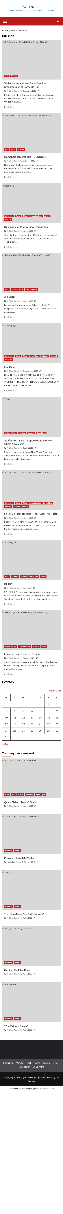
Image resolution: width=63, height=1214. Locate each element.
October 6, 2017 (29, 161)
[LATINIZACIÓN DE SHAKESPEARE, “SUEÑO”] (31, 490)
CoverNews (45, 1077)
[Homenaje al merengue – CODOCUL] (31, 133)
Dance (20, 795)
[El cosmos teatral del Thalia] (31, 834)
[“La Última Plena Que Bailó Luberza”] (31, 890)
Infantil (17, 506)
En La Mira (33, 356)
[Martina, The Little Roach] (31, 946)
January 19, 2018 (29, 91)
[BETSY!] (31, 560)
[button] (5, 21)
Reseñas (8, 850)
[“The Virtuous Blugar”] (31, 1002)
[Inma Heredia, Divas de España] (31, 630)
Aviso (18, 216)
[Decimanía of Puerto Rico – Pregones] (31, 203)
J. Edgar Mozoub (13, 91)
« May (5, 744)
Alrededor (9, 216)
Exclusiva (44, 356)
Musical (14, 76)
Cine (55, 1062)
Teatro (43, 576)
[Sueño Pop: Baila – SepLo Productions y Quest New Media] (31, 417)
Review (17, 850)
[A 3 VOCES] (31, 273)
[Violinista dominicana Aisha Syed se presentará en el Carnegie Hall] (31, 60)
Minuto (20, 1062)
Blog (13, 149)
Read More (9, 107)
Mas (27, 289)
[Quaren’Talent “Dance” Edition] (31, 778)
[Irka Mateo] (31, 343)
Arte (7, 76)
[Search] (58, 21)
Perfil (29, 1062)
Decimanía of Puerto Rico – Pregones (26, 227)
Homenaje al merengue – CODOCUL (25, 157)
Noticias (8, 359)
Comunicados (35, 216)
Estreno (46, 216)
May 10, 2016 (28, 231)
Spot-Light (41, 433)
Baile (14, 433)
